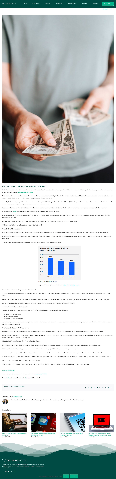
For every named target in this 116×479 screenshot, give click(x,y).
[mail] (11, 471)
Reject (74, 476)
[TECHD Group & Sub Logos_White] (9, 3)
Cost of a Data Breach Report (25, 192)
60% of (15, 211)
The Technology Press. (40, 374)
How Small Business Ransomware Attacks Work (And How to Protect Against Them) (100, 434)
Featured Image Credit (8, 370)
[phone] (14, 471)
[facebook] (3, 471)
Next (111, 9)
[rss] (8, 471)
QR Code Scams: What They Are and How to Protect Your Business (71, 434)
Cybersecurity (28, 377)
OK (66, 476)
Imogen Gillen (7, 377)
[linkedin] (5, 471)
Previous (105, 9)
